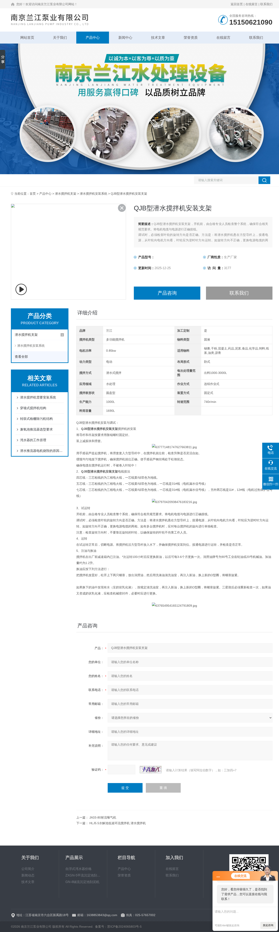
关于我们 (60, 37)
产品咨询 (167, 293)
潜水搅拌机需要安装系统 (38, 397)
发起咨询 (268, 925)
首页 (33, 193)
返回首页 (237, 4)
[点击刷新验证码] (151, 769)
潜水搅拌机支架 (65, 193)
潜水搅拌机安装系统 (93, 193)
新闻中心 (125, 37)
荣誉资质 (191, 37)
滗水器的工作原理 (33, 440)
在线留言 (251, 4)
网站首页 (27, 37)
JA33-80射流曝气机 (102, 817)
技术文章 (158, 37)
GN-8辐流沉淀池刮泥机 (82, 882)
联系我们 (266, 4)
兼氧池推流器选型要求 (36, 429)
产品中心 (93, 37)
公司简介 (27, 869)
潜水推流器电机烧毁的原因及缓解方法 (42, 450)
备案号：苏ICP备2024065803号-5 (118, 926)
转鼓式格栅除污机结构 (36, 418)
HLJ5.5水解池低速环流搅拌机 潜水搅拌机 (117, 823)
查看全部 (21, 356)
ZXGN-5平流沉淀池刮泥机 (83, 875)
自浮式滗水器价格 (78, 869)
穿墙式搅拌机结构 (33, 408)
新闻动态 (27, 875)
